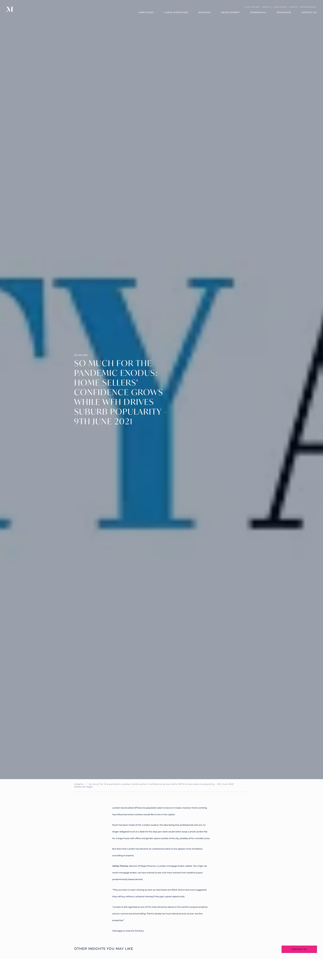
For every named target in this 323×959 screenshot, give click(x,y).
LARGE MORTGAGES (176, 12)
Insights (79, 784)
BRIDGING (205, 12)
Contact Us (299, 949)
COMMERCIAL (258, 12)
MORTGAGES (146, 12)
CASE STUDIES (280, 7)
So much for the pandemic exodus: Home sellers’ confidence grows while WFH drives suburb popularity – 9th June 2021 (161, 784)
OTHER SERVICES (308, 7)
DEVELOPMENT (230, 12)
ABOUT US (266, 7)
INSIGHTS (293, 7)
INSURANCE (284, 12)
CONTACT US (309, 12)
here (120, 931)
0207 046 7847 (253, 7)
